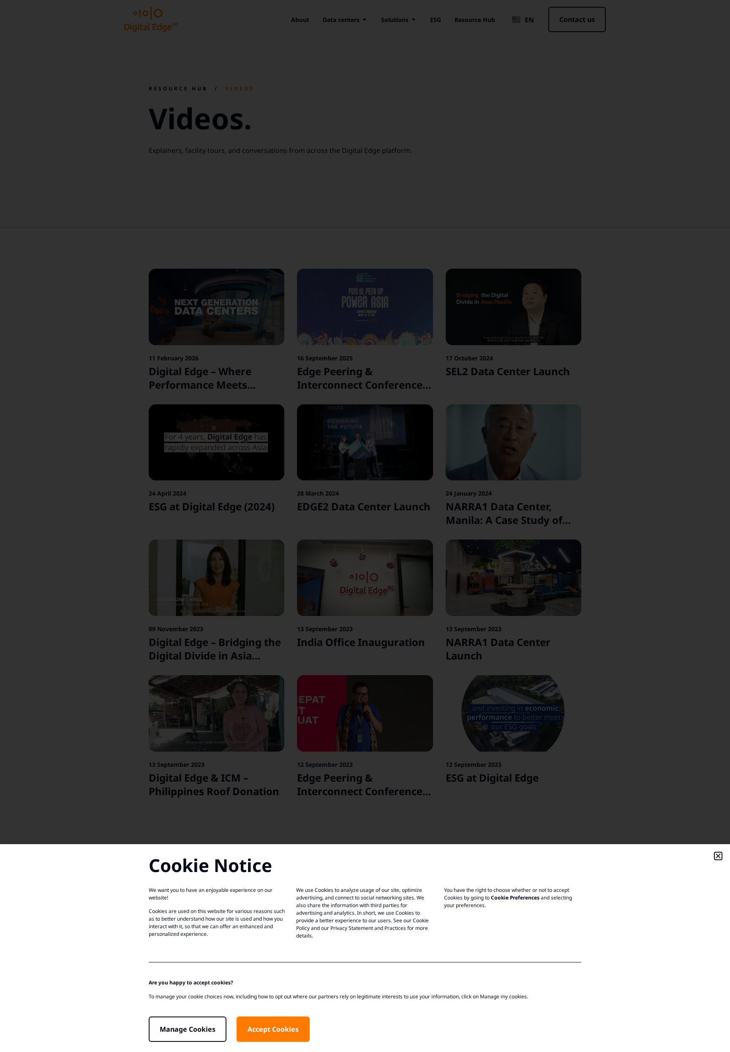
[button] (718, 856)
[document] (365, 526)
